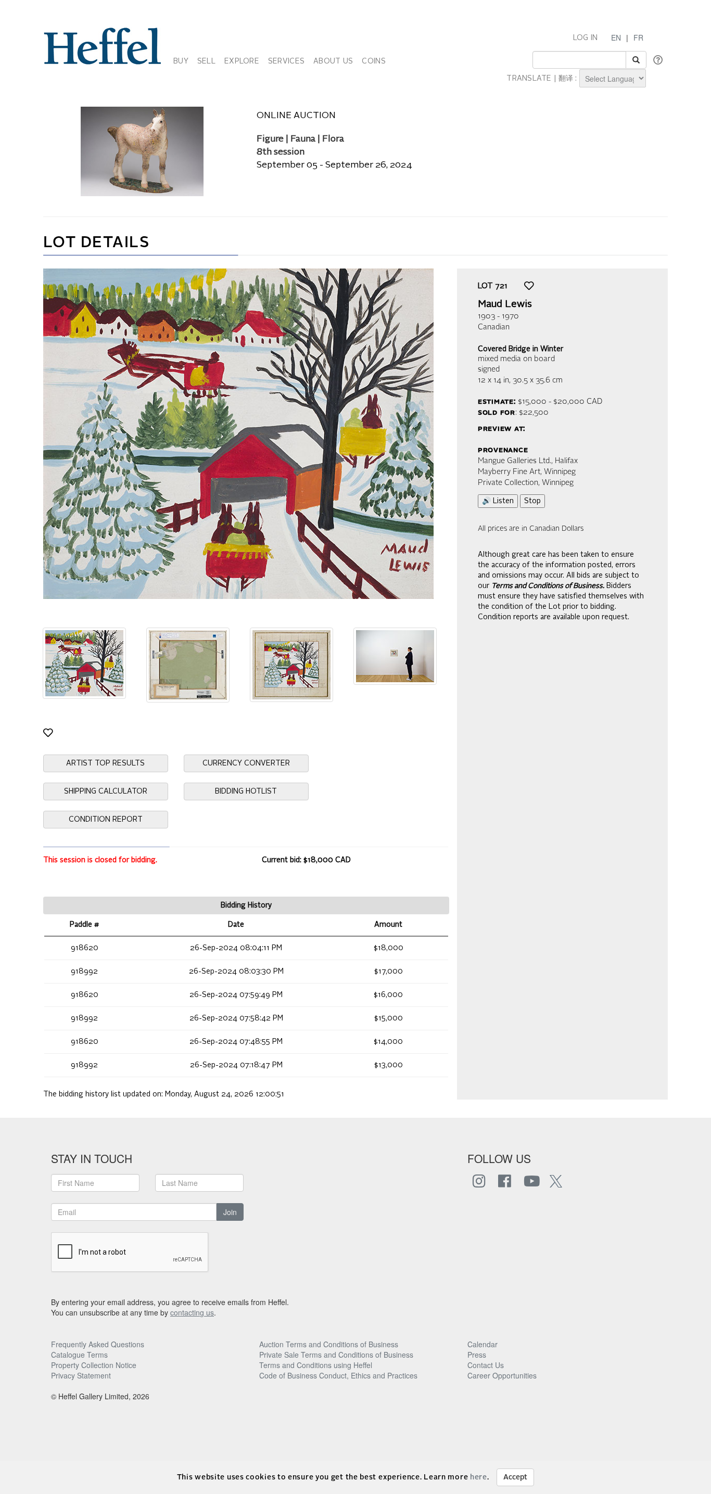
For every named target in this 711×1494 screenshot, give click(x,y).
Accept (515, 1477)
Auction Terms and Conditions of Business (328, 1344)
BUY (180, 61)
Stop (532, 501)
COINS (373, 61)
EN (616, 37)
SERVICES (286, 61)
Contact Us (485, 1365)
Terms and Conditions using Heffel (315, 1365)
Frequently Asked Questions (97, 1344)
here (478, 1477)
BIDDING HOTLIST (246, 791)
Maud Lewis (505, 304)
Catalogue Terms (79, 1354)
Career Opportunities (502, 1375)
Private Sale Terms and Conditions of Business (336, 1354)
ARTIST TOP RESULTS (105, 763)
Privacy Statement (81, 1375)
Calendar (482, 1344)
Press (476, 1354)
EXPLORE (241, 61)
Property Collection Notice (93, 1365)
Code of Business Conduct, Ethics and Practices (338, 1375)
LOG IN (585, 38)
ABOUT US (333, 61)
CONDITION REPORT (106, 819)
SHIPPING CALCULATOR (105, 791)
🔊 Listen (498, 501)
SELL (206, 61)
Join (230, 1212)
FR (638, 37)
